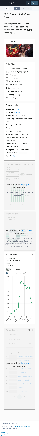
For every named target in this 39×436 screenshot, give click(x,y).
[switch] (8, 269)
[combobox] (14, 260)
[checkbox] (17, 8)
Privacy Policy (5, 434)
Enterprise (26, 184)
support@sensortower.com (22, 426)
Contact (3, 432)
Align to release (15, 269)
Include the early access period (18, 273)
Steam (15, 156)
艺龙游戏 (18, 109)
